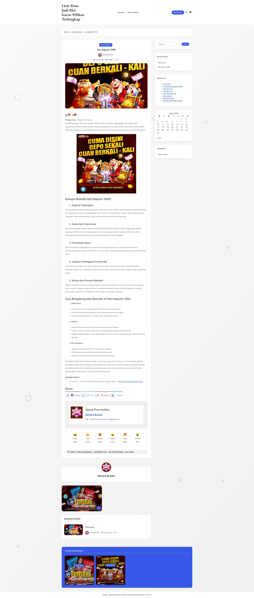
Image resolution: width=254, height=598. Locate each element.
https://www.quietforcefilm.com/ (130, 382)
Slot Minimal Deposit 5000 (173, 86)
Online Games (133, 12)
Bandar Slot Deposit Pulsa (172, 101)
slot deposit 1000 (100, 452)
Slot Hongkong (168, 98)
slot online (119, 123)
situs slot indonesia (84, 452)
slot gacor (129, 452)
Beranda (121, 12)
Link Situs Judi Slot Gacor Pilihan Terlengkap (73, 12)
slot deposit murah (115, 452)
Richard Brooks (108, 55)
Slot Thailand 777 (169, 94)
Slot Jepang (167, 96)
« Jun (159, 138)
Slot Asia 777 (168, 91)
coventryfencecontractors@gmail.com (104, 419)
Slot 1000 (166, 84)
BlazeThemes (146, 595)
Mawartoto (89, 527)
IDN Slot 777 (168, 89)
